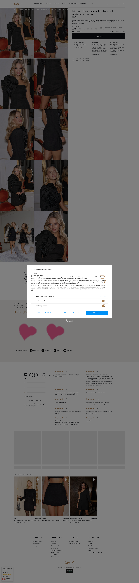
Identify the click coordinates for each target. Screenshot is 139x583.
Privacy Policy (68, 280)
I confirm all (97, 313)
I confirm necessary (71, 313)
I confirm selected (43, 313)
